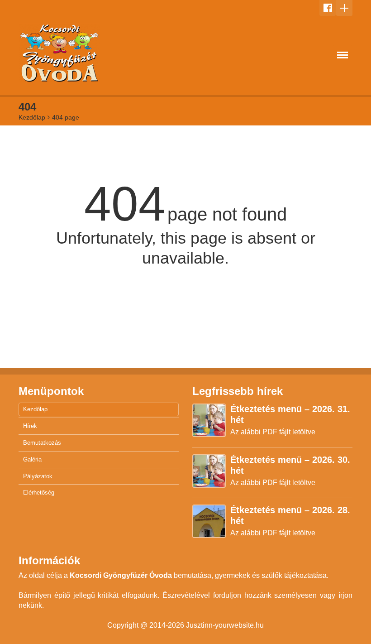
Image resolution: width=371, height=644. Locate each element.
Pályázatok (37, 476)
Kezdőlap (32, 117)
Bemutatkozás (42, 442)
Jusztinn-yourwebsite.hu (225, 625)
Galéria (32, 459)
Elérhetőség (38, 492)
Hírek (30, 426)
